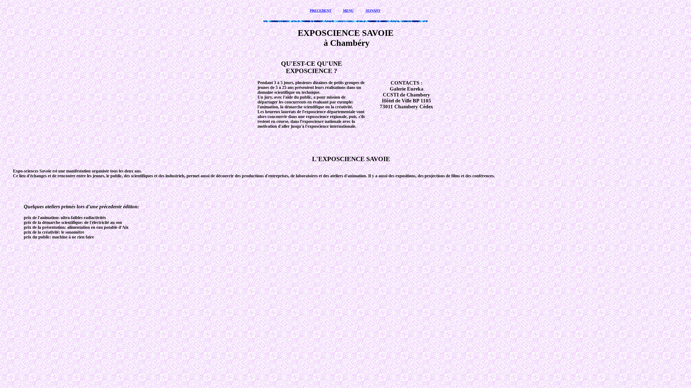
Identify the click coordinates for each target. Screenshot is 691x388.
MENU (348, 11)
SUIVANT (373, 11)
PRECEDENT (320, 11)
